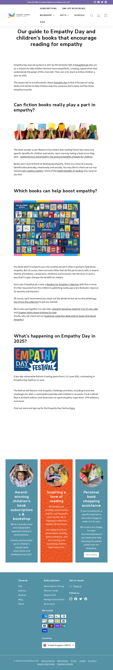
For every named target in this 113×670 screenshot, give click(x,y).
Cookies (83, 661)
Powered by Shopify (65, 664)
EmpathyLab (82, 65)
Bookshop (46, 15)
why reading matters (32, 171)
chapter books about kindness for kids (37, 312)
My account (49, 603)
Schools (79, 15)
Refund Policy (62, 661)
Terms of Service (48, 661)
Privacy (74, 661)
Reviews (22, 595)
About (21, 603)
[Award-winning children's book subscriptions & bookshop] (21, 475)
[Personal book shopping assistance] (91, 475)
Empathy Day (61, 82)
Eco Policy (92, 661)
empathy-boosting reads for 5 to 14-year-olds (75, 309)
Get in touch (91, 554)
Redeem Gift (50, 595)
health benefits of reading (70, 171)
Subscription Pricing (54, 586)
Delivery (22, 590)
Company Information (46, 664)
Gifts (63, 15)
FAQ (20, 586)
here (72, 408)
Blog (20, 599)
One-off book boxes (73, 8)
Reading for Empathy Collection (63, 284)
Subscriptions (48, 8)
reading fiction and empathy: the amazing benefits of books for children (56, 157)
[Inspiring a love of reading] (56, 475)
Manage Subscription (54, 599)
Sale (42, 22)
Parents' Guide (51, 590)
